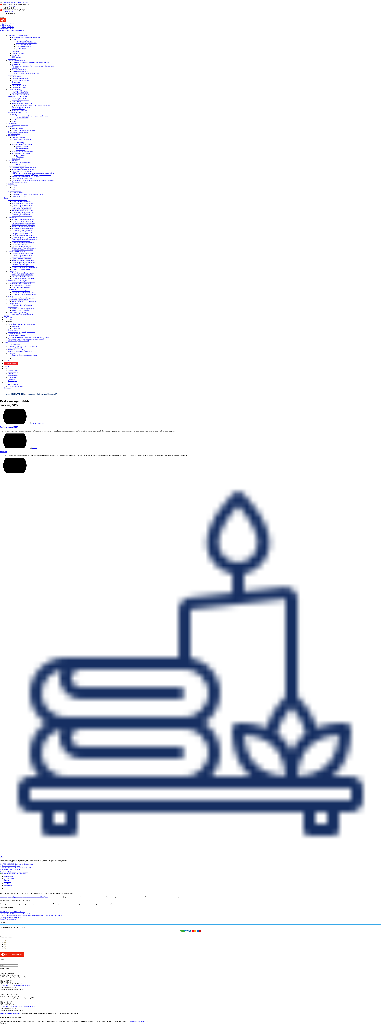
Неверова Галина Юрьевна (21, 234)
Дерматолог (16, 164)
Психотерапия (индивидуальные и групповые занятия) (30, 62)
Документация (13, 370)
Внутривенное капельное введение (24, 130)
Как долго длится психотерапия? (11, 917)
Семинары (11, 353)
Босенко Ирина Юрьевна (20, 310)
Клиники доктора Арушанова (11, 897)
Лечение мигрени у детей (20, 94)
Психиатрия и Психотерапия (17, 35)
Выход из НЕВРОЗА (19, 196)
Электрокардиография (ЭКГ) (22, 178)
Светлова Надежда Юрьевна (21, 246)
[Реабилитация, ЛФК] (23, 423)
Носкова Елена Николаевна (21, 285)
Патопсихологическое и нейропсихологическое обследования (33, 66)
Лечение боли (16, 77)
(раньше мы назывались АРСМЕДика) (35, 897)
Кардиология (12, 123)
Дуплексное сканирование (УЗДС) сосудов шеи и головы (31, 175)
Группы (6, 342)
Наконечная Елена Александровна (23, 232)
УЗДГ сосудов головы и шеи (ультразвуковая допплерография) (33, 173)
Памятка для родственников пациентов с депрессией (26, 339)
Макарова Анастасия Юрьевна (22, 314)
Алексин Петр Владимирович (22, 201)
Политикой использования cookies (139, 1021)
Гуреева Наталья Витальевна (21, 259)
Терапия (10, 126)
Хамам (14, 189)
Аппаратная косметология (21, 153)
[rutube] (5, 941)
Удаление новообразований (21, 162)
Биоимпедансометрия (19, 182)
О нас (6, 368)
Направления (8, 876)
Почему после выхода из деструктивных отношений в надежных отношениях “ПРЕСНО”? (31, 915)
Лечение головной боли (20, 78)
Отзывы (10, 374)
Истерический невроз (23, 46)
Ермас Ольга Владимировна (21, 209)
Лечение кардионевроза (20, 125)
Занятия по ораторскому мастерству (20, 351)
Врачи (6, 198)
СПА (13, 187)
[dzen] (5, 950)
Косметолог (16, 159)
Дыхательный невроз (23, 50)
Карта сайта (8, 885)
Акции (6, 316)
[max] (5, 948)
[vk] (5, 944)
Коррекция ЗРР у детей (20, 91)
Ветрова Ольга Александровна (22, 205)
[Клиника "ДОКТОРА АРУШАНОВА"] (14, 873)
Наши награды (13, 372)
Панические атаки (18, 53)
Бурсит (14, 121)
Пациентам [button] (8, 321)
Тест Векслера (17, 64)
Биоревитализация (22, 148)
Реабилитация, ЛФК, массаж (17, 112)
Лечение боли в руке (19, 85)
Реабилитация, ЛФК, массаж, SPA (19, 283)
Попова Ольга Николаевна (21, 241)
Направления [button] (8, 34)
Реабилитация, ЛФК (9, 427)
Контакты (11, 379)
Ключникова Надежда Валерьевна (23, 226)
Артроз (14, 119)
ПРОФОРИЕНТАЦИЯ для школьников (21, 325)
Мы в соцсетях (13, 384)
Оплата (6, 360)
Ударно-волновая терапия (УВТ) (23, 103)
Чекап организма (17, 128)
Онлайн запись (11, 363)
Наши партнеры (13, 375)
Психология (12, 59)
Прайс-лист (8, 317)
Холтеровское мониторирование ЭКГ (24, 169)
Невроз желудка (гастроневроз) (26, 43)
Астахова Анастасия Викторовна (23, 219)
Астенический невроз (23, 44)
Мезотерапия (20, 150)
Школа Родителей (18, 192)
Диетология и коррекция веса (18, 132)
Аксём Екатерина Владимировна (23, 273)
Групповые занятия (14, 191)
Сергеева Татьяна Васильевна (22, 276)
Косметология (12, 135)
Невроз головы (21, 48)
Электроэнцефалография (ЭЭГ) (22, 171)
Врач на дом (8, 319)
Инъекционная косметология (22, 144)
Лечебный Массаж (18, 109)
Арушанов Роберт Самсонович (22, 203)
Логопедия (15, 68)
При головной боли (14, 333)
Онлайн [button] (6, 382)
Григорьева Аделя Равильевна (22, 207)
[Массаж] (18, 448)
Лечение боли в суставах (20, 100)
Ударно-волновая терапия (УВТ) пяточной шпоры (33, 105)
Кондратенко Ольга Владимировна (24, 301)
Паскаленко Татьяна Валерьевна (23, 292)
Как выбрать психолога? (8, 919)
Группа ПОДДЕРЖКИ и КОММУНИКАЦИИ (27, 194)
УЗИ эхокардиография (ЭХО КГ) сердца (25, 176)
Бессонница (16, 55)
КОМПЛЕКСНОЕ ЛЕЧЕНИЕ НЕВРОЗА (26, 37)
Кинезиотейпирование (19, 110)
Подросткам (16, 328)
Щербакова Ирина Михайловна (22, 250)
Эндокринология (14, 134)
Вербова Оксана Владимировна (22, 221)
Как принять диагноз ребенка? (18, 341)
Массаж (14, 114)
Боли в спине (16, 84)
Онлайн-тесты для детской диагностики (25, 73)
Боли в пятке (16, 101)
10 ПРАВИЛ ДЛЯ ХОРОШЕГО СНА (12, 912)
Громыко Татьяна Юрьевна (21, 291)
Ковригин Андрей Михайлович (22, 210)
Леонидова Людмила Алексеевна (23, 278)
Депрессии (15, 52)
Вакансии (7, 388)
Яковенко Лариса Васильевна (22, 216)
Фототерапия (20, 155)
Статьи (6, 366)
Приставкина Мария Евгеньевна (23, 242)
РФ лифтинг (20, 157)
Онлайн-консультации (15, 386)
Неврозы (15, 39)
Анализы (11, 184)
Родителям (15, 326)
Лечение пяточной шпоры (21, 107)
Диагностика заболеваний (17, 166)
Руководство (12, 377)
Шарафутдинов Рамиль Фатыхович (24, 248)
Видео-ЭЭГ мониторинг (20, 93)
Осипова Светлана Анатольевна (23, 212)
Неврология (12, 75)
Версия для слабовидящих (14, 954)
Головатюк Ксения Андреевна (22, 305)
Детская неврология (15, 89)
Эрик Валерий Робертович (21, 287)
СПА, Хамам (12, 185)
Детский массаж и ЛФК (20, 71)
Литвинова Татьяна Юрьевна (22, 230)
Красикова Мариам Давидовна (22, 228)
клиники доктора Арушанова (10, 1013)
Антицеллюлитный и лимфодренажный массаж (32, 116)
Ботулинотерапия (22, 146)
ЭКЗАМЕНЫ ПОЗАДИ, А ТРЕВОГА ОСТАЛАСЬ (17, 913)
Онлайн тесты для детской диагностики (21, 332)
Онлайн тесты (13, 330)
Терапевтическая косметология (22, 151)
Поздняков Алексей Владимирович (24, 294)
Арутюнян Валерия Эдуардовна (23, 308)
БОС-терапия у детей (19, 69)
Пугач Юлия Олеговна (19, 244)
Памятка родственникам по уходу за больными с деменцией (28, 337)
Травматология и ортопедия (17, 96)
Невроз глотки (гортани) (24, 41)
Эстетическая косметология (21, 139)
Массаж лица (20, 141)
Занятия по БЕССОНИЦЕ (17, 350)
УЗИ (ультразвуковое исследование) (24, 168)
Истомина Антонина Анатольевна (23, 223)
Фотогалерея (12, 381)
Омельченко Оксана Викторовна (23, 235)
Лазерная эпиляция (18, 137)
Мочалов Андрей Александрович (23, 282)
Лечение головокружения (20, 80)
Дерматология (13, 160)
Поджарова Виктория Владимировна (24, 239)
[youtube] (5, 943)
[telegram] (5, 946)
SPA (2, 857)
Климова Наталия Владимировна (23, 225)
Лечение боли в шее (18, 87)
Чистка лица (20, 143)
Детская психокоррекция (16, 60)
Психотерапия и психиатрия (17, 200)
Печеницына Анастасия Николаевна (24, 237)
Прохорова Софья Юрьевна (21, 214)
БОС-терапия (16, 57)
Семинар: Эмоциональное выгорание (24, 355)
